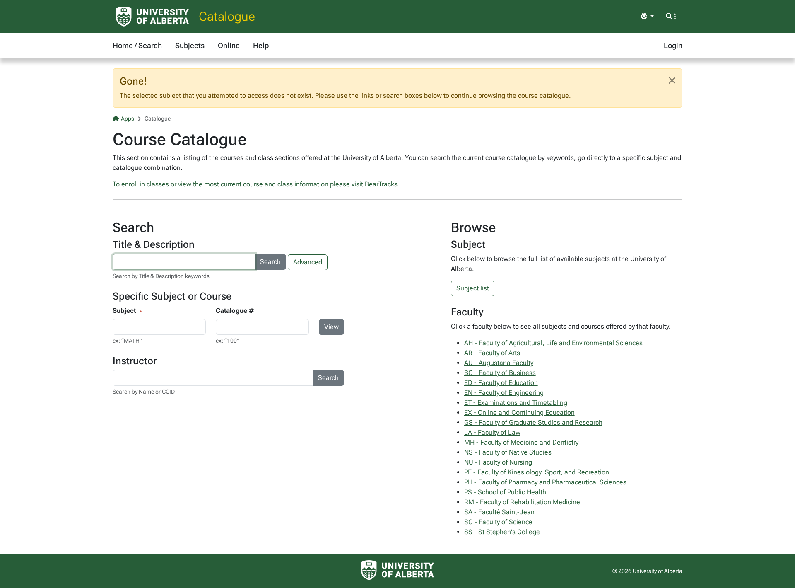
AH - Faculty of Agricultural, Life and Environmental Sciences (553, 343)
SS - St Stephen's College (502, 532)
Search (270, 262)
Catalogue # (235, 311)
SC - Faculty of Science (498, 522)
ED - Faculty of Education (501, 383)
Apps (127, 118)
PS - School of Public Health (505, 492)
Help (261, 45)
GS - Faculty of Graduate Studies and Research (533, 422)
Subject (124, 311)
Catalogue (227, 16)
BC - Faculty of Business (500, 373)
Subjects (190, 45)
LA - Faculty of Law (492, 432)
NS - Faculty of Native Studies (508, 452)
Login (673, 45)
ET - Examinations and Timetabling (515, 403)
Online (229, 45)
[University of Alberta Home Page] (152, 17)
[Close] (672, 80)
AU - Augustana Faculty (498, 363)
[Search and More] (670, 16)
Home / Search (137, 45)
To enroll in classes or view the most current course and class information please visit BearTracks (255, 184)
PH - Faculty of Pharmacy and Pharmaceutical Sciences (545, 482)
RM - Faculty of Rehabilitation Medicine (522, 502)
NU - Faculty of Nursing (498, 462)
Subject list (472, 288)
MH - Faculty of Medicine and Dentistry (521, 442)
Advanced (307, 262)
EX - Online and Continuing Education (519, 412)
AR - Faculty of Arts (492, 353)
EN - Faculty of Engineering (504, 393)
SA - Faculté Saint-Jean (499, 512)
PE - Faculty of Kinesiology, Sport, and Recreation (536, 472)
